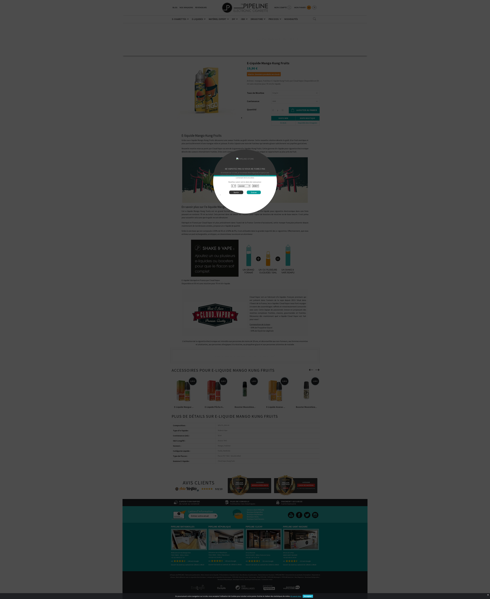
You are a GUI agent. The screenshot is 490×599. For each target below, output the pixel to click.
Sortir (236, 192)
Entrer (254, 192)
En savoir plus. (296, 596)
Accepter (308, 596)
